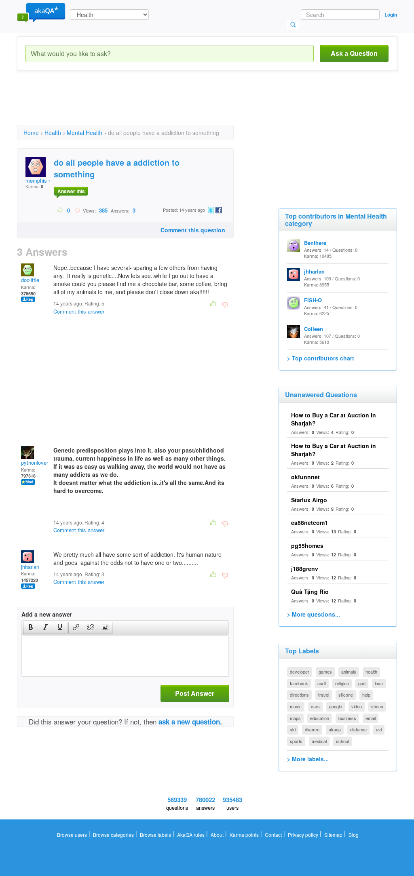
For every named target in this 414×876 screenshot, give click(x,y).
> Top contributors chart (320, 358)
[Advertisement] (164, 105)
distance (358, 729)
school (342, 741)
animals (348, 671)
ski (293, 729)
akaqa (335, 729)
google (335, 706)
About (217, 834)
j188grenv (304, 568)
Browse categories (113, 834)
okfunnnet (305, 477)
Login (390, 14)
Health (52, 132)
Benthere (315, 242)
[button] (30, 628)
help (366, 694)
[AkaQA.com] (41, 12)
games (325, 671)
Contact (273, 834)
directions (299, 694)
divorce (312, 729)
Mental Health (84, 132)
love (379, 683)
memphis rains (42, 180)
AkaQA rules (191, 834)
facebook (299, 683)
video (356, 706)
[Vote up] (60, 210)
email (370, 718)
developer (299, 671)
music (296, 706)
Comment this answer (78, 311)
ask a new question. (190, 721)
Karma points (244, 834)
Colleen (313, 329)
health (371, 671)
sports (296, 741)
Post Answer (194, 693)
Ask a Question (354, 53)
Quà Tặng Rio (310, 592)
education (319, 718)
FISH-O (313, 300)
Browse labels (155, 834)
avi (379, 729)
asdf (321, 683)
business (347, 718)
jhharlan (30, 567)
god (361, 683)
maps (295, 718)
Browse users (72, 834)
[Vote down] (77, 210)
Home (31, 132)
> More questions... (313, 614)
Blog (354, 834)
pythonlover (34, 462)
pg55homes (307, 545)
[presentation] (30, 628)
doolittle (30, 280)
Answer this (71, 191)
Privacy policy (303, 834)
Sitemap (333, 834)
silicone (345, 694)
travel (323, 694)
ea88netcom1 (309, 522)
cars (315, 706)
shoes (377, 706)
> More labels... (308, 759)
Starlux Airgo (309, 500)
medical (319, 741)
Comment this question (193, 230)
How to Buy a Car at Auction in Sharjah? (333, 419)
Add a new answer (46, 614)
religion (342, 683)
